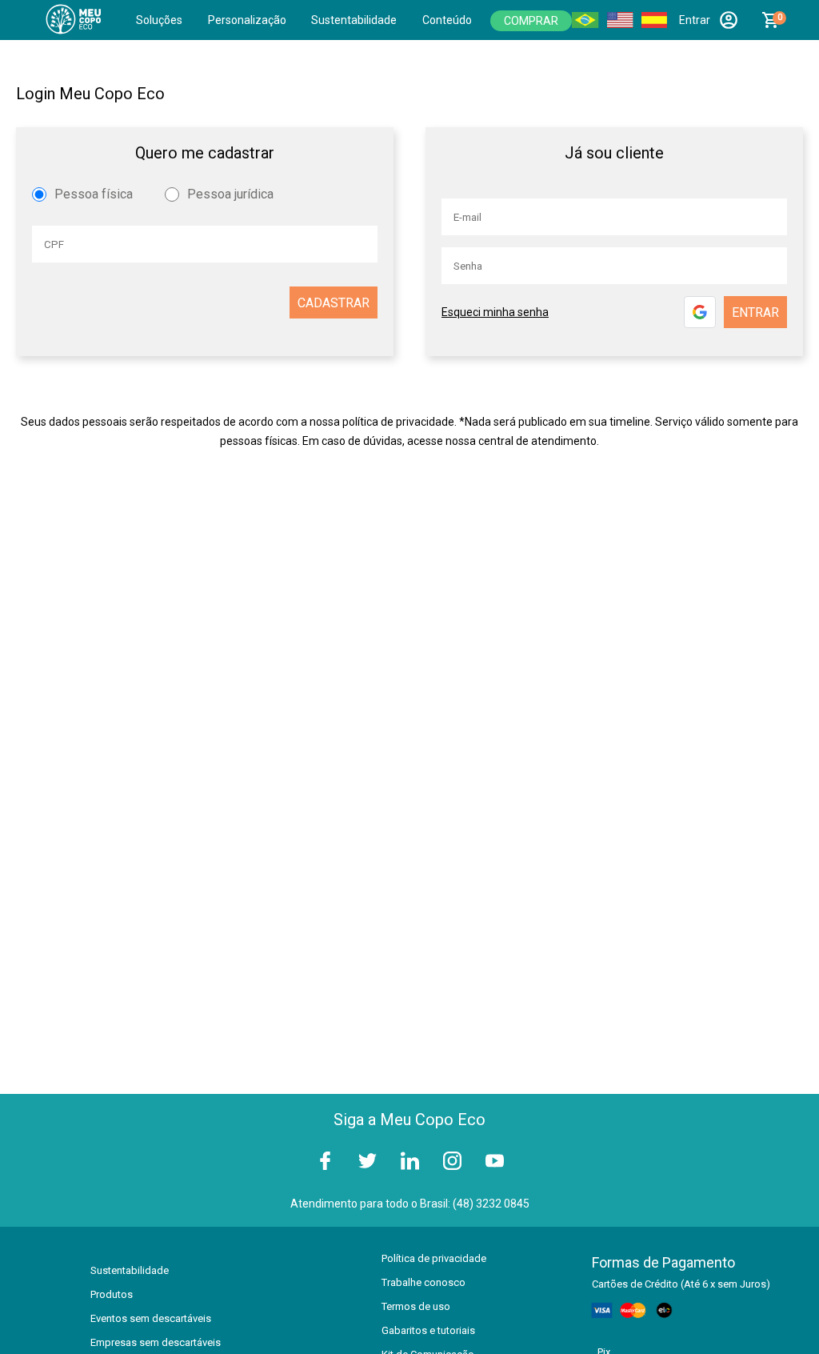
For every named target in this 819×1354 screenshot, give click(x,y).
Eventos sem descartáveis (150, 1318)
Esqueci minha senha (495, 312)
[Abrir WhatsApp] (779, 1313)
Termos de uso (416, 1306)
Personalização (247, 20)
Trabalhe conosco (423, 1282)
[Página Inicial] (77, 20)
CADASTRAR (334, 302)
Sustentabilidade (354, 20)
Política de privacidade (434, 1258)
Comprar (531, 20)
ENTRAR (755, 312)
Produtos (111, 1294)
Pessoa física (93, 194)
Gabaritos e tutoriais (428, 1330)
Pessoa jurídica (230, 194)
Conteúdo (447, 20)
